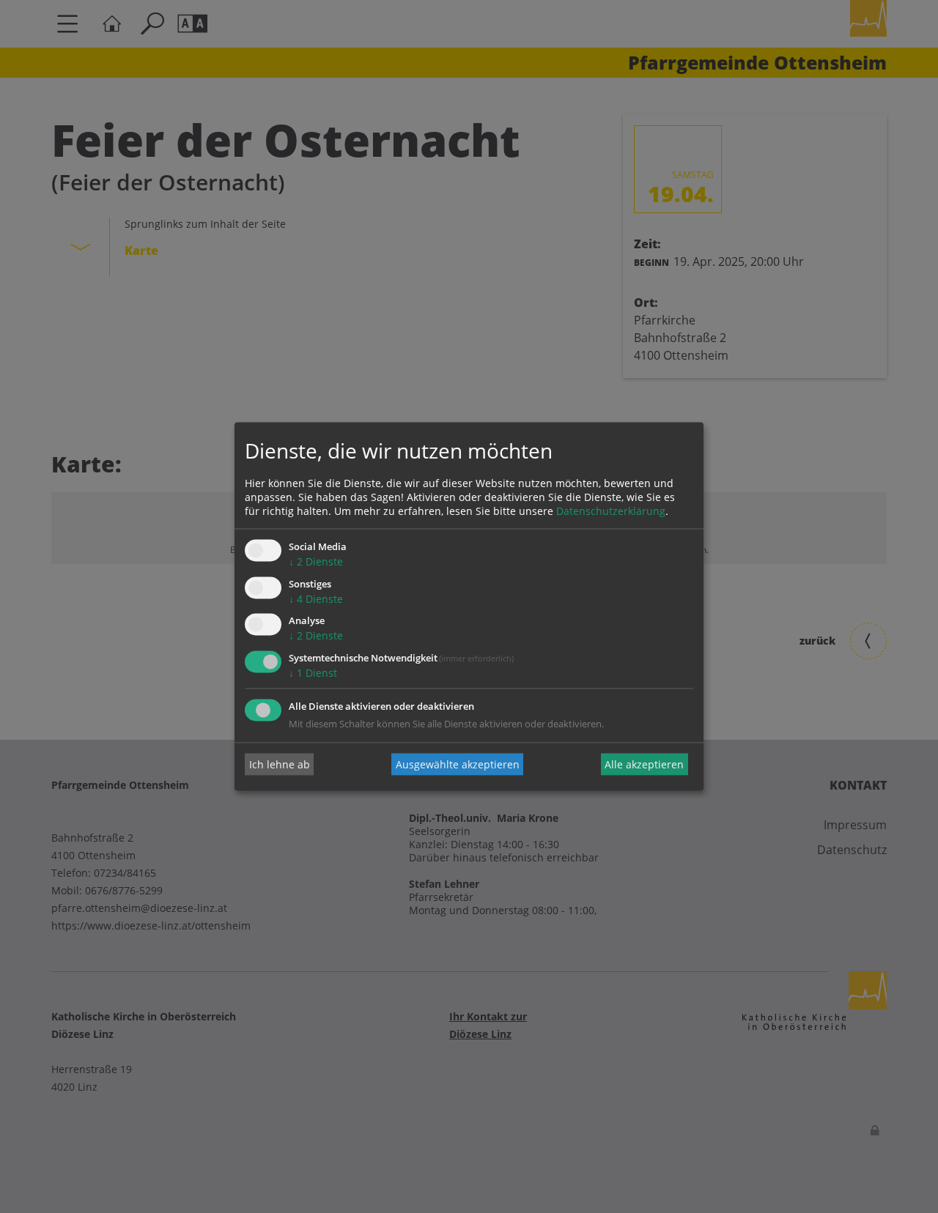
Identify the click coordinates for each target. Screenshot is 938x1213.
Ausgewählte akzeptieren (458, 764)
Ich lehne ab (279, 764)
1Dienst (313, 673)
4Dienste (316, 599)
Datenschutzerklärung (610, 511)
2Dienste (316, 561)
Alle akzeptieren (644, 764)
